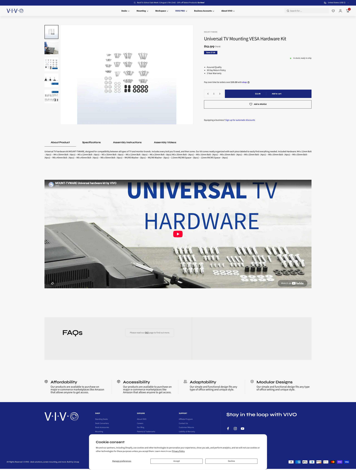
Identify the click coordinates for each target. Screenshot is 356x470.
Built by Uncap (73, 462)
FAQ (147, 332)
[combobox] (336, 3)
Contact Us (183, 423)
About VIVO (141, 419)
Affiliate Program (186, 419)
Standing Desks (101, 419)
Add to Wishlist (260, 104)
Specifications (91, 142)
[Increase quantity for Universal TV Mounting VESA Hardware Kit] (220, 94)
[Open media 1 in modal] (127, 74)
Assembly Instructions (127, 142)
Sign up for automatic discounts (240, 120)
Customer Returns (186, 427)
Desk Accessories (102, 427)
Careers (140, 423)
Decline (231, 461)
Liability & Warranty (187, 431)
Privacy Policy (178, 451)
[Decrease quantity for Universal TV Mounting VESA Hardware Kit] (207, 94)
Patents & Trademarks (146, 431)
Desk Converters (102, 423)
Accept (176, 461)
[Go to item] (51, 32)
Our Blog (140, 427)
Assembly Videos (165, 142)
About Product (60, 142)
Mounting (99, 431)
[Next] (185, 75)
